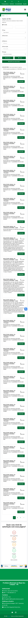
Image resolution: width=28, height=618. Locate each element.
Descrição (5, 46)
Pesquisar (8, 57)
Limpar (20, 57)
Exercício (5, 35)
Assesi (8, 616)
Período (5, 24)
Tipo (4, 30)
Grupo (4, 52)
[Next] (23, 517)
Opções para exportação (14, 61)
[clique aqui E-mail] (12, 612)
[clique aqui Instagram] (16, 612)
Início (3, 15)
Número (5, 41)
